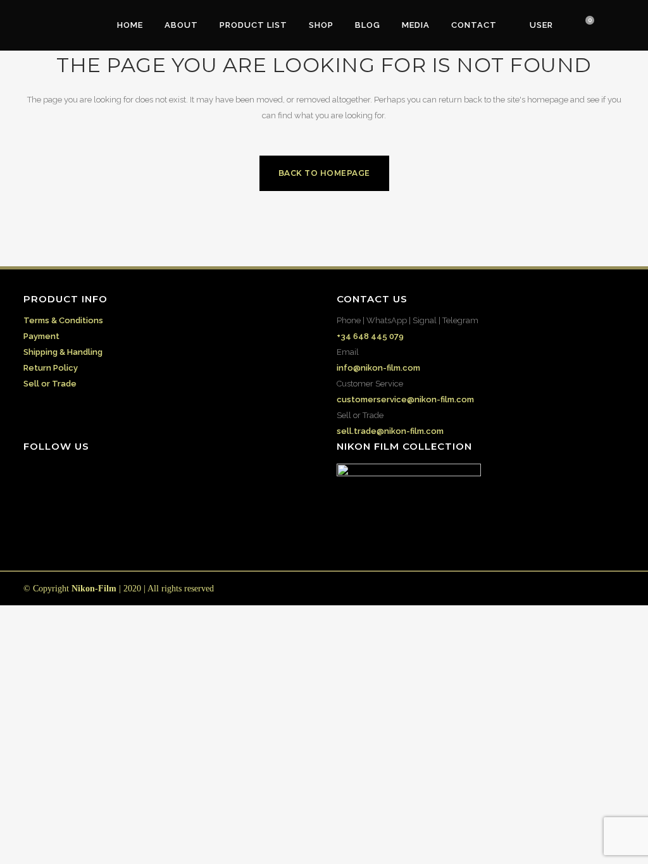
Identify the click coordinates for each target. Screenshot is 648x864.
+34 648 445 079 (370, 336)
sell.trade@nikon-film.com (390, 431)
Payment (41, 336)
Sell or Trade (50, 383)
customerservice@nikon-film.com (405, 399)
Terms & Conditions (63, 320)
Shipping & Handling (63, 352)
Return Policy (50, 368)
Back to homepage (324, 173)
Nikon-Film (94, 588)
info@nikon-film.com (378, 368)
